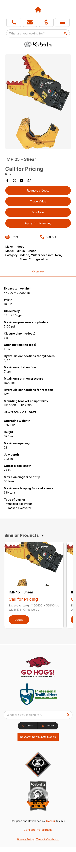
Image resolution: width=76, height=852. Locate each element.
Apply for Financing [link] (38, 223)
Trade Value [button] (38, 201)
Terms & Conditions (47, 839)
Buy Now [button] (38, 212)
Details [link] (18, 619)
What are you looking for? (27, 33)
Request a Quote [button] (38, 190)
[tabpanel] (38, 102)
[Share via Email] (21, 180)
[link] (46, 22)
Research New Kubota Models (38, 736)
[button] (13, 22)
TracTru (50, 820)
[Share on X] (14, 180)
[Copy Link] (29, 180)
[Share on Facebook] (7, 180)
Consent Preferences (38, 829)
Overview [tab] (38, 271)
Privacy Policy (25, 839)
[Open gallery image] (38, 101)
